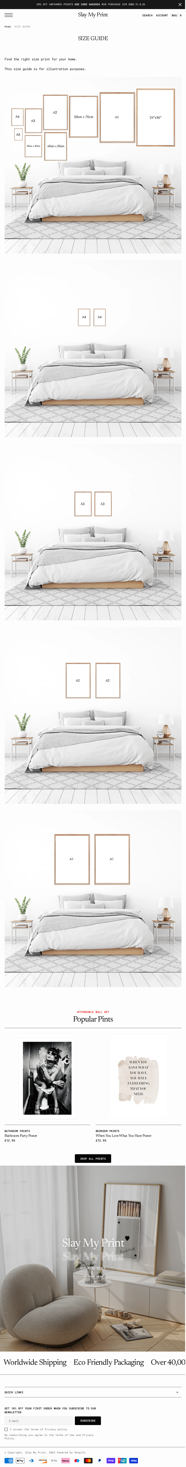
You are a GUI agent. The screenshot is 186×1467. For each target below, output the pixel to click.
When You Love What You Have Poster (122, 1117)
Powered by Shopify (71, 1452)
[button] (158, 15)
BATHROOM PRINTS (17, 1112)
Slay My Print (35, 1452)
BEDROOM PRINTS (106, 1112)
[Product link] (47, 1060)
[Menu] (10, 15)
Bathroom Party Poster (21, 1117)
